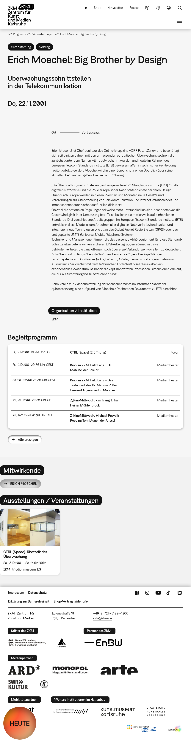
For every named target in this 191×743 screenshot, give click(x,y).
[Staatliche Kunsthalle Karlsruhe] (156, 711)
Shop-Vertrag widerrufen (72, 601)
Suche (179, 7)
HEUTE (20, 723)
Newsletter (115, 8)
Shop (97, 8)
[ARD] (24, 670)
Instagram (147, 592)
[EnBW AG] (103, 642)
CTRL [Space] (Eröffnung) (88, 352)
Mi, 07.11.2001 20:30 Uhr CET (32, 400)
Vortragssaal (90, 132)
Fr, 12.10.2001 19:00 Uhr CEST (32, 352)
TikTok (169, 592)
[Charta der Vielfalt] (141, 729)
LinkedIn (179, 592)
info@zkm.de (102, 618)
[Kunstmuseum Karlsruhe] (118, 711)
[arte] (119, 670)
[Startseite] (24, 14)
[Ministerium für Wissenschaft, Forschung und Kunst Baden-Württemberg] (27, 642)
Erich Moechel (23, 484)
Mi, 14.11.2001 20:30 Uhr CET (32, 415)
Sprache (169, 7)
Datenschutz (37, 592)
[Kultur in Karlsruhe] (43, 684)
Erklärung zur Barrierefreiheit (28, 601)
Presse (134, 8)
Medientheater (168, 365)
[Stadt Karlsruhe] (61, 642)
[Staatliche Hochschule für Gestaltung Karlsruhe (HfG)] (70, 711)
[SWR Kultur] (18, 684)
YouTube (158, 592)
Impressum (16, 592)
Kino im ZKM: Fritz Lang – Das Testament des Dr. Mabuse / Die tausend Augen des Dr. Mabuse (93, 385)
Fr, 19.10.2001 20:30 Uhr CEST (32, 365)
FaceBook (136, 592)
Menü (179, 21)
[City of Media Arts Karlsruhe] (175, 729)
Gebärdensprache (158, 7)
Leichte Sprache (147, 7)
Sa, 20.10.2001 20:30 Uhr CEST (33, 380)
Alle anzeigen (28, 439)
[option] (31, 542)
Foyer (175, 352)
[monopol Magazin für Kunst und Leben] (70, 670)
